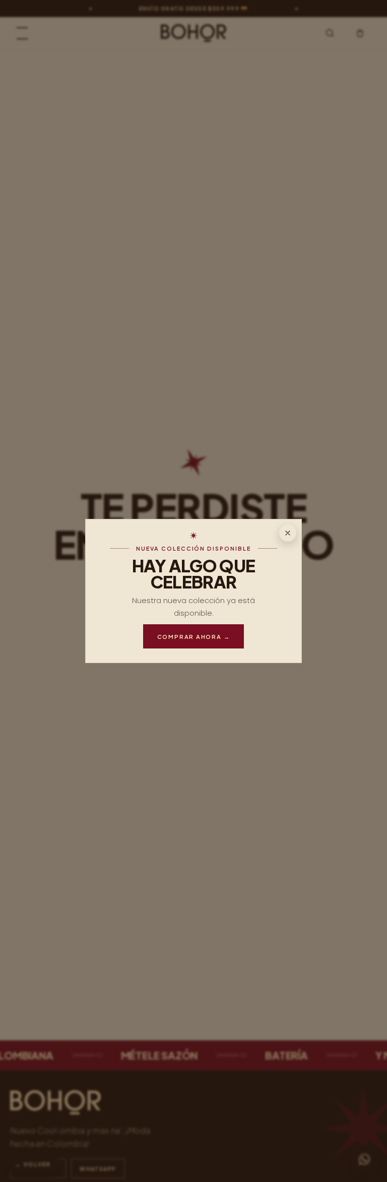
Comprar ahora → (193, 636)
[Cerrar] (287, 533)
